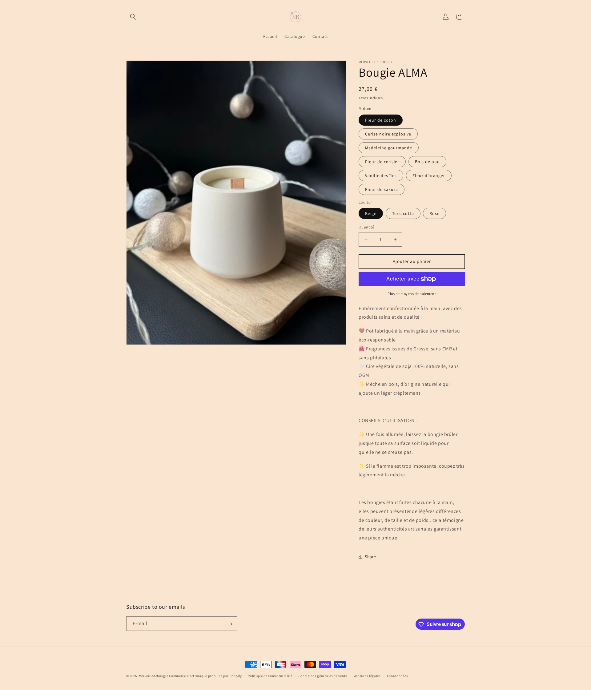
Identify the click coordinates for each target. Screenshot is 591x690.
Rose (434, 213)
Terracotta (403, 213)
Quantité (366, 227)
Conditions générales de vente (323, 675)
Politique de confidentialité (270, 675)
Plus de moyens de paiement (412, 293)
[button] (133, 16)
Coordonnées (397, 675)
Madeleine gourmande (388, 148)
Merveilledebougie (153, 676)
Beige (370, 213)
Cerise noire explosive (388, 134)
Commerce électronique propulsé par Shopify (205, 676)
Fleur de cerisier (382, 161)
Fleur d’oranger (428, 175)
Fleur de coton (380, 120)
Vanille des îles (381, 175)
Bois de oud (427, 161)
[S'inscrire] (230, 624)
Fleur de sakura (381, 189)
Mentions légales (367, 675)
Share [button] (370, 556)
